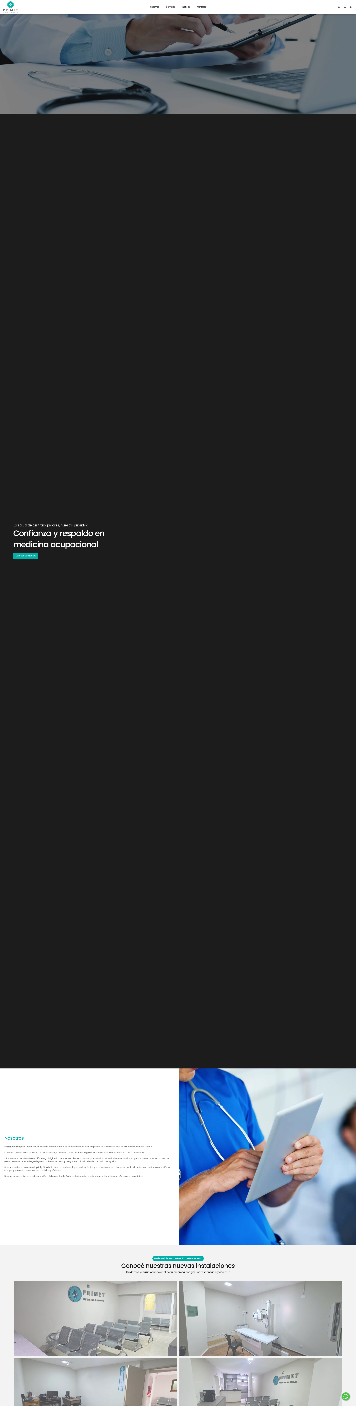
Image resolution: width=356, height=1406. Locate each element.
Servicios (170, 7)
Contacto (201, 7)
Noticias (186, 7)
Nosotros (154, 7)
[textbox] (26, 555)
